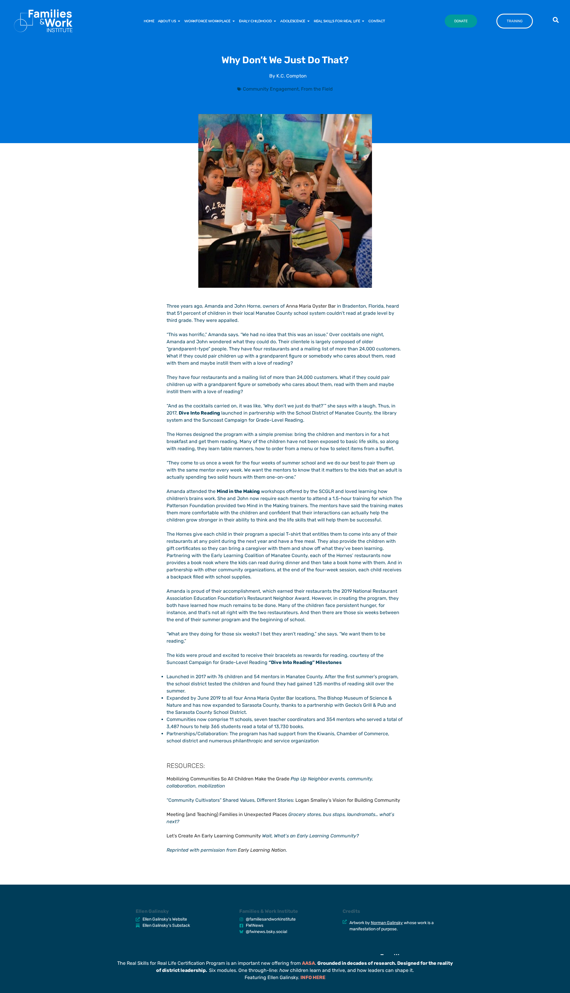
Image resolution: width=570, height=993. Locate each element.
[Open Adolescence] (308, 21)
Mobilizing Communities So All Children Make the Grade (228, 779)
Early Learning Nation (262, 850)
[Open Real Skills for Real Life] (363, 21)
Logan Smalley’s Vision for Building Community (347, 800)
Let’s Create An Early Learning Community (214, 836)
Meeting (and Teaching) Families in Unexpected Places (227, 814)
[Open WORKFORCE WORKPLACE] (233, 21)
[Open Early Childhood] (275, 21)
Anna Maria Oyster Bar (311, 306)
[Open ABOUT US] (179, 21)
